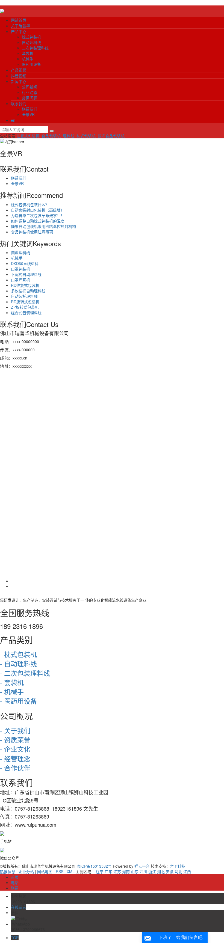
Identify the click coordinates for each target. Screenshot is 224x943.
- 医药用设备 (18, 701)
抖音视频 (18, 75)
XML (71, 871)
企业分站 (26, 871)
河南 (126, 871)
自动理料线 (31, 42)
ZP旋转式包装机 (25, 307)
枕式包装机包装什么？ (30, 204)
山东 (134, 871)
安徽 (169, 871)
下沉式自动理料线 (26, 274)
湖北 (161, 871)
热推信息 (7, 871)
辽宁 (100, 871)
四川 (143, 871)
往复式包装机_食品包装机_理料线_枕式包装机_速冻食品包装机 (70, 135)
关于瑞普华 (20, 25)
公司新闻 (29, 87)
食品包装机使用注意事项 (32, 231)
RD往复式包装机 (25, 285)
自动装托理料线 (24, 296)
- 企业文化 (15, 749)
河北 (178, 871)
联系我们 (18, 103)
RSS (59, 871)
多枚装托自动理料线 (28, 290)
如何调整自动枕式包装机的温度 (37, 221)
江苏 (117, 871)
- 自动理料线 (18, 663)
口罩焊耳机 (20, 279)
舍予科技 (177, 866)
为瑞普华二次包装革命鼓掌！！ (37, 215)
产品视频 (18, 70)
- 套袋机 (12, 682)
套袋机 (27, 53)
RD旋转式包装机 (25, 301)
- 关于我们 (15, 730)
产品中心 (18, 31)
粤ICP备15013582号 (94, 866)
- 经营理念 (15, 758)
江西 (187, 871)
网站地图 (44, 871)
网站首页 (18, 20)
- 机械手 (12, 691)
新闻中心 (18, 81)
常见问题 (29, 97)
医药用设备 (31, 64)
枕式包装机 (31, 37)
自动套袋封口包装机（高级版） (37, 210)
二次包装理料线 (35, 47)
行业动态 (29, 92)
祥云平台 (142, 866)
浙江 (152, 871)
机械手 (27, 58)
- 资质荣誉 (15, 739)
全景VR (28, 114)
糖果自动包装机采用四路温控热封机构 (43, 226)
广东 (108, 871)
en (13, 120)
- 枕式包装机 (18, 654)
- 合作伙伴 (15, 767)
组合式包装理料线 (26, 312)
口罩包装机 (20, 269)
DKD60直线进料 (25, 263)
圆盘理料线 (20, 252)
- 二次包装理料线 (25, 673)
